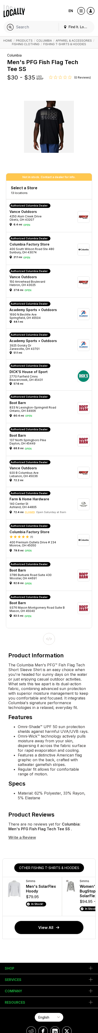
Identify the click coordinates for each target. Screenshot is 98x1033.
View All (45, 927)
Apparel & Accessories (74, 40)
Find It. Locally (79, 27)
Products (24, 40)
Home (7, 40)
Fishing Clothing (25, 44)
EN (71, 11)
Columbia (44, 40)
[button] (51, 217)
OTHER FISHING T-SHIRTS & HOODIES (49, 868)
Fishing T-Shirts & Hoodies (64, 44)
